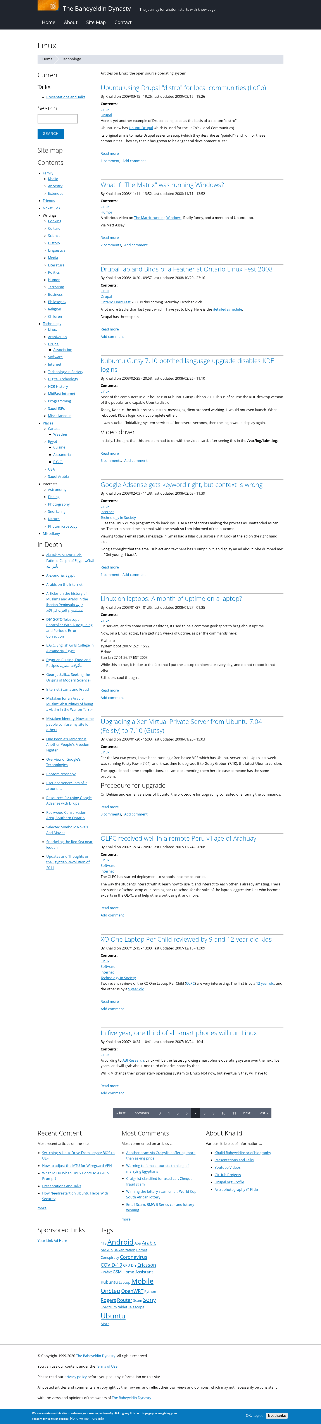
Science (54, 235)
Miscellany (51, 533)
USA (51, 469)
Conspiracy (110, 1257)
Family (48, 173)
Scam (137, 1300)
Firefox (106, 1272)
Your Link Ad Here (52, 1240)
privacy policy (75, 1376)
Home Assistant (138, 1272)
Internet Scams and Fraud (67, 689)
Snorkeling (57, 511)
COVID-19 (111, 1264)
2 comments (111, 245)
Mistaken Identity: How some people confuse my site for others (70, 724)
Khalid (53, 178)
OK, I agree (254, 1415)
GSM (117, 1272)
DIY (133, 1265)
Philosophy (57, 301)
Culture (54, 228)
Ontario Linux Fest (116, 302)
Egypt (52, 441)
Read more (110, 153)
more (42, 1208)
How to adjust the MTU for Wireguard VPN (77, 1165)
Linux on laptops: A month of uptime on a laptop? (171, 598)
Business (55, 294)
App (138, 1243)
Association (62, 349)
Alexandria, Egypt (60, 575)
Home (48, 22)
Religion (54, 309)
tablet (122, 1307)
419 (104, 1243)
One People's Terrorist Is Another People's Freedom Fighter (68, 745)
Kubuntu (109, 1282)
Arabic (149, 1242)
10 (223, 1113)
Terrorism (56, 287)
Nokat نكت (51, 208)
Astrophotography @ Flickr (237, 1189)
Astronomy (57, 489)
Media (53, 257)
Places (48, 423)
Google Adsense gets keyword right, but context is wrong (181, 484)
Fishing (54, 496)
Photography (59, 504)
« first (121, 1113)
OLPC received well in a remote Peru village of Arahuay (178, 838)
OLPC (190, 983)
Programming (59, 401)
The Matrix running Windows (157, 217)
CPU (126, 1265)
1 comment (110, 160)
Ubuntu (113, 1315)
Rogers (108, 1300)
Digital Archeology (63, 379)
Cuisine (59, 447)
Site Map (96, 22)
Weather (60, 434)
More (105, 1323)
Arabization (57, 336)
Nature (54, 518)
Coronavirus (133, 1257)
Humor (106, 212)
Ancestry (55, 186)
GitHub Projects (228, 1174)
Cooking (54, 221)
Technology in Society (118, 517)
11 (234, 1113)
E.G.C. (58, 461)
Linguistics (56, 250)
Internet (107, 511)
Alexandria (62, 454)
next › (247, 1113)
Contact (123, 22)
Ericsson (146, 1264)
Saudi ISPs (56, 408)
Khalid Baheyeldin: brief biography (243, 1152)
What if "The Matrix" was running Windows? (162, 184)
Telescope (136, 1307)
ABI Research (133, 1060)
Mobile (142, 1281)
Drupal (106, 115)
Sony (149, 1300)
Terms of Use (106, 1366)
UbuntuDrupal (141, 127)
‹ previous (141, 1113)
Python (150, 1291)
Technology (71, 59)
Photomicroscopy (62, 526)
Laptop (124, 1282)
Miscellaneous (59, 415)
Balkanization (124, 1250)
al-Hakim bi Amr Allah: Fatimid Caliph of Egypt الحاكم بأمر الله (70, 561)
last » (263, 1113)
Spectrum (109, 1307)
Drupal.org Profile (229, 1182)
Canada (54, 428)
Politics (54, 272)
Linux (105, 109)
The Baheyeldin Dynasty (95, 1355)
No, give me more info (87, 1419)
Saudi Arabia (58, 476)
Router (124, 1300)
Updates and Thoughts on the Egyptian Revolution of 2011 (68, 862)
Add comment (134, 160)
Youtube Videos (228, 1167)
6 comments (111, 460)
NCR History (58, 386)
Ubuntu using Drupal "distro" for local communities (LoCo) (183, 87)
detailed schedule (227, 309)
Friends (49, 200)
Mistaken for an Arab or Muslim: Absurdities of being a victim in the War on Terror (69, 704)
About (71, 22)
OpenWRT (132, 1291)
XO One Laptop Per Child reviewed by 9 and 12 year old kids (186, 939)
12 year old (265, 983)
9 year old (136, 989)
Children (55, 316)
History (54, 243)
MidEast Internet (61, 393)
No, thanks (277, 1415)
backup (107, 1250)
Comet (141, 1250)
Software (108, 865)
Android (120, 1242)
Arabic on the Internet (64, 584)
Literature (56, 265)
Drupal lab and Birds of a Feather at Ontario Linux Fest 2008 (187, 269)
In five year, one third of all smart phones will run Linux (179, 1032)
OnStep (110, 1291)
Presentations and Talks (65, 97)
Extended (56, 193)
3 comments (111, 814)
